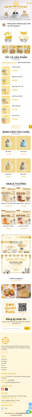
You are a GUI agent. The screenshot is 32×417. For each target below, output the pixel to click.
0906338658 (11, 380)
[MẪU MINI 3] (8, 165)
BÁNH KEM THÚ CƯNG (16, 131)
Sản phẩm (4, 361)
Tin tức (3, 365)
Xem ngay (8, 41)
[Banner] (16, 49)
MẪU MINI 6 (23, 151)
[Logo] (16, 3)
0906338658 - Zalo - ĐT (8, 398)
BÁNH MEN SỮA (16, 106)
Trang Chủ (4, 359)
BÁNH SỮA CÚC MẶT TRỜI (8, 203)
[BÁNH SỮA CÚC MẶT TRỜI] (8, 195)
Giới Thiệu (4, 363)
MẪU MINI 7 (8, 151)
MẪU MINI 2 (23, 174)
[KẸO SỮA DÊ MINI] (23, 217)
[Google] (6, 408)
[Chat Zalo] (30, 408)
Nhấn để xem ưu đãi (16, 242)
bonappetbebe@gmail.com (12, 382)
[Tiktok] (6, 389)
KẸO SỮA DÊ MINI (23, 226)
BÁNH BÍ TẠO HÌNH (17, 76)
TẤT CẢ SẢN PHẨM (16, 57)
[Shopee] (2, 389)
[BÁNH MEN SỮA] (5, 109)
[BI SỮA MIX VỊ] (5, 119)
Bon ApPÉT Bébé (16, 281)
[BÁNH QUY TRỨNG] (8, 217)
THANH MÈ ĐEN (16, 67)
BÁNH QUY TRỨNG (8, 226)
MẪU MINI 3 (8, 174)
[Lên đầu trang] (30, 415)
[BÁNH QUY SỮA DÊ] (5, 99)
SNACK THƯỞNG (16, 183)
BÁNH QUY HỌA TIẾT (17, 86)
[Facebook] (2, 408)
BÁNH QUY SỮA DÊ (17, 96)
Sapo (20, 415)
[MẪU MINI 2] (23, 165)
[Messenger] (30, 404)
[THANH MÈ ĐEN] (5, 70)
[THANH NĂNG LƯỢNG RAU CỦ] (23, 195)
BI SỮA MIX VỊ (16, 115)
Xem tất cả (16, 126)
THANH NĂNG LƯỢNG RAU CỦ (23, 203)
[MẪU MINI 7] (8, 143)
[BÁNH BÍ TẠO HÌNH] (5, 80)
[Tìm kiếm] (24, 4)
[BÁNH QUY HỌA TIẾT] (5, 90)
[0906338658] (30, 412)
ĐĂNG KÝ (27, 328)
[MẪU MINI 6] (23, 143)
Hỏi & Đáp (4, 367)
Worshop (3, 369)
